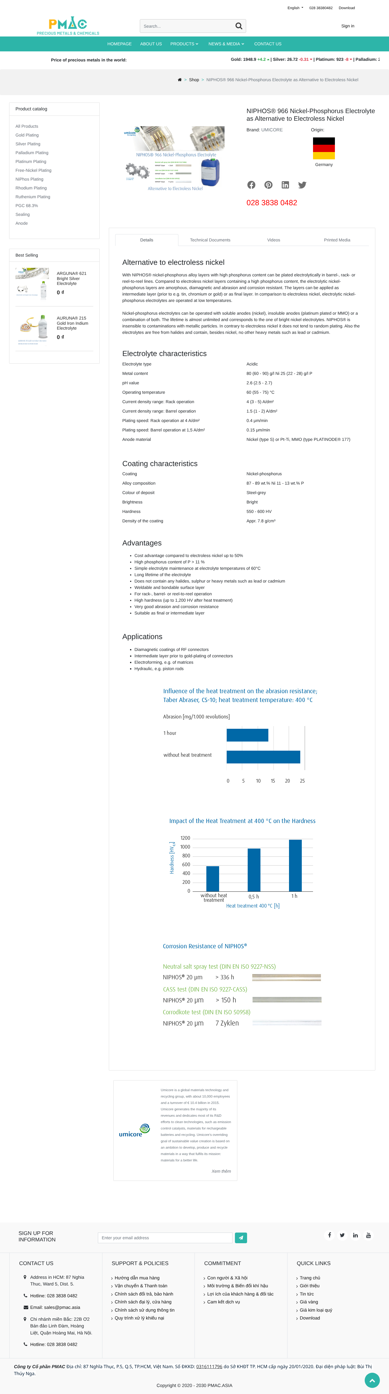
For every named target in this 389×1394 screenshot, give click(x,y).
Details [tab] (146, 239)
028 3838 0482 (271, 203)
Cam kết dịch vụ (223, 1302)
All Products (26, 126)
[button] (241, 1238)
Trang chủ (310, 1278)
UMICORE (272, 130)
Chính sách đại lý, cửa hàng (143, 1302)
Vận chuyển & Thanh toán (141, 1285)
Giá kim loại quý (316, 1310)
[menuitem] (119, 43)
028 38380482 (321, 8)
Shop (194, 79)
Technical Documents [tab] (210, 239)
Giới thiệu (310, 1285)
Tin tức (307, 1294)
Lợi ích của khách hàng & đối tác (240, 1294)
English (294, 8)
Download (347, 8)
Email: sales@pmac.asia (55, 1307)
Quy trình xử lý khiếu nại (139, 1318)
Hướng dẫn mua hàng (137, 1278)
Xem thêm (221, 1171)
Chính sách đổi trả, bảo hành (144, 1294)
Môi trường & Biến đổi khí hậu (237, 1285)
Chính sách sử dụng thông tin (145, 1310)
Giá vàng (309, 1302)
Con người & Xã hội (227, 1278)
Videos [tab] (273, 239)
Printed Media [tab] (337, 239)
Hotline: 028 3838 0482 (53, 1296)
